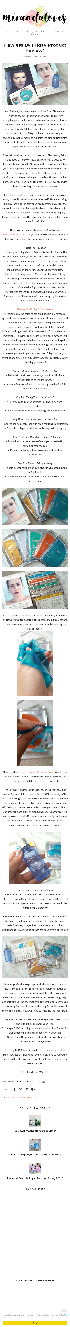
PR (12, 1097)
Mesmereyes (41, 780)
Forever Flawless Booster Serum (35, 772)
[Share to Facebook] (14, 1089)
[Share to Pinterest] (26, 1089)
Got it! (35, 1323)
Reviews (20, 1097)
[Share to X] (20, 1089)
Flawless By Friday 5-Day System (35, 309)
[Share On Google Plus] (33, 1089)
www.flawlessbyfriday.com (17, 234)
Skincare (31, 1097)
